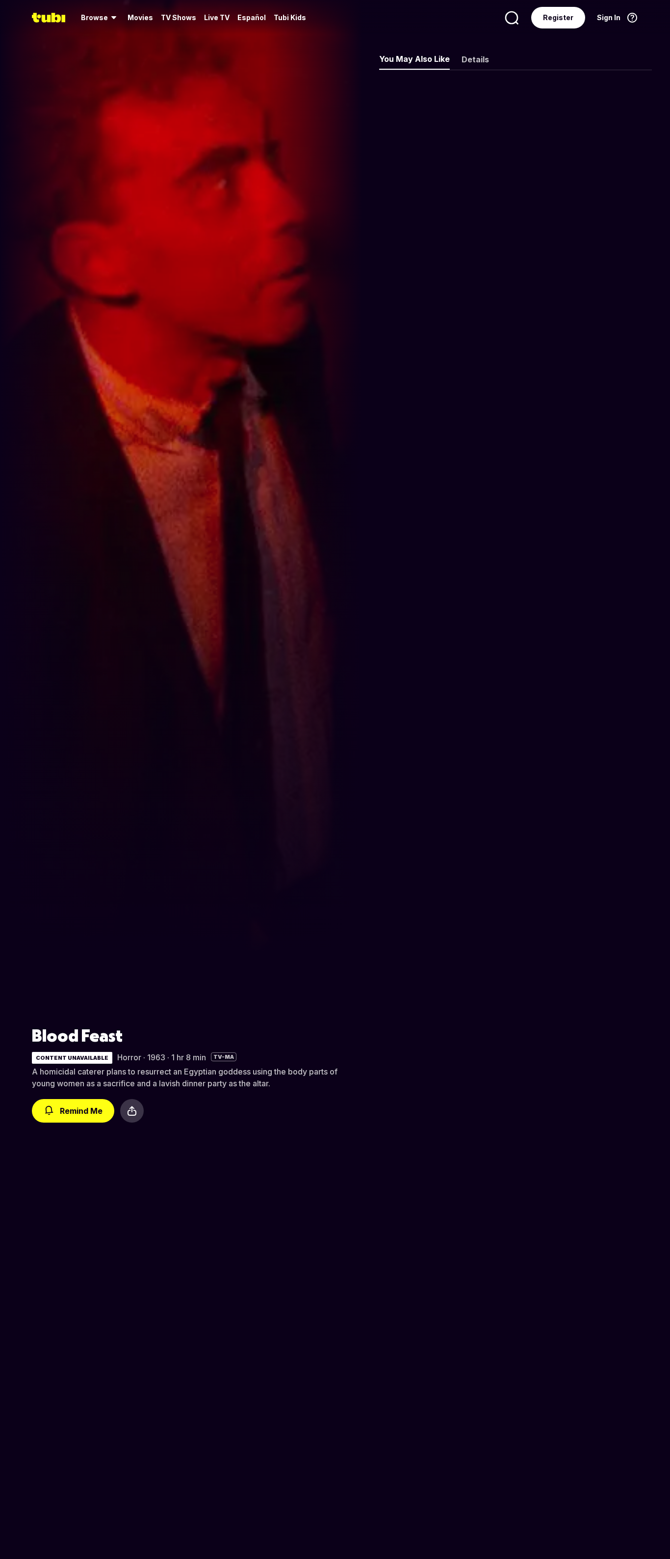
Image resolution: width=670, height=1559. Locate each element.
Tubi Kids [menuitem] (290, 17)
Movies (140, 17)
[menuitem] (100, 18)
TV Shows (178, 17)
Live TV (217, 17)
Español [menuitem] (251, 17)
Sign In (608, 17)
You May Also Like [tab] (414, 59)
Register (558, 17)
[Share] (132, 1111)
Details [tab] (475, 59)
